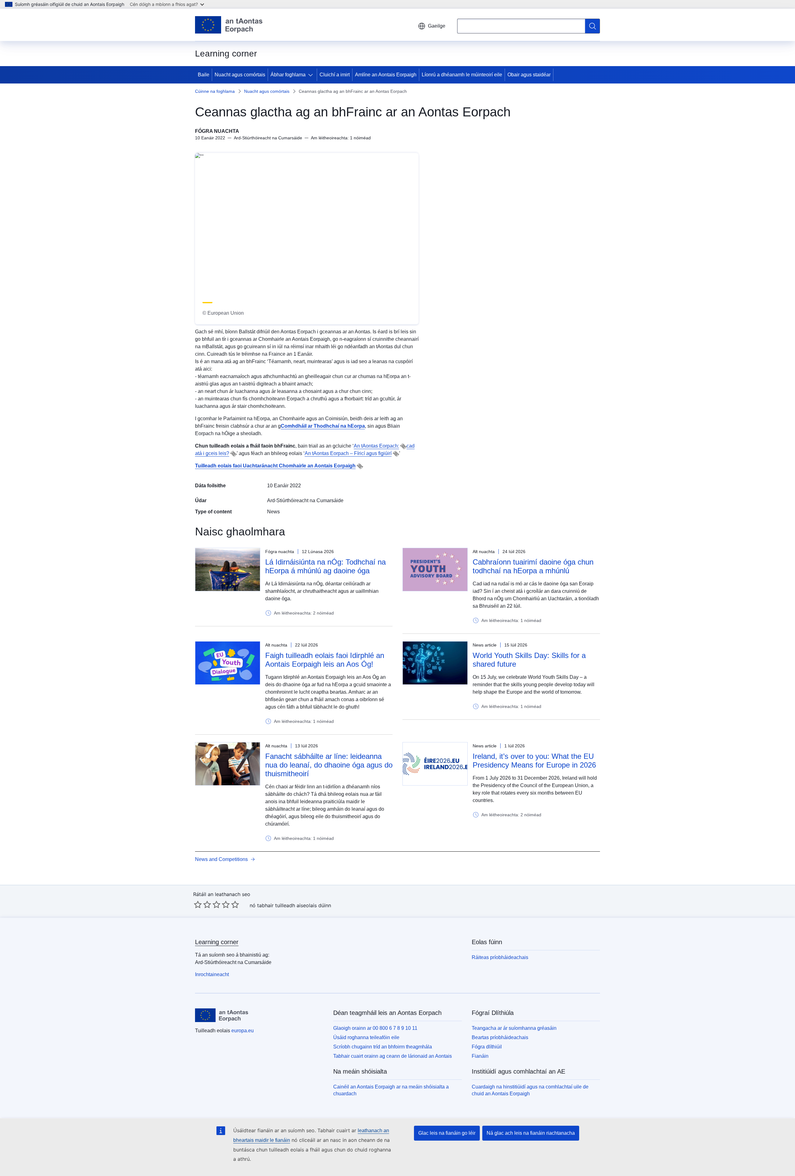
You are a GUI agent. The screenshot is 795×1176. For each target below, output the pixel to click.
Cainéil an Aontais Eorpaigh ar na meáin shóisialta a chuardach (391, 1090)
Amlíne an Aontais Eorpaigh (385, 74)
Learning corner (216, 942)
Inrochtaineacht (212, 974)
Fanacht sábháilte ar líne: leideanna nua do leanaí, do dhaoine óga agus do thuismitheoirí (329, 765)
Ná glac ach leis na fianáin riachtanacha (531, 1133)
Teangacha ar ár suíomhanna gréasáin (514, 1028)
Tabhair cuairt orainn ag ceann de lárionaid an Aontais (392, 1056)
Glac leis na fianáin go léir (446, 1133)
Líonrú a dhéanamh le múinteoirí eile (462, 74)
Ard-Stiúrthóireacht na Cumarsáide (305, 500)
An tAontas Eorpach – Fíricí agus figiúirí (348, 453)
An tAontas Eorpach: (376, 445)
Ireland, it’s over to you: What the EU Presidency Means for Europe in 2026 (534, 760)
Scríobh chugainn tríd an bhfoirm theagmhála (382, 1046)
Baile (203, 74)
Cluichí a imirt (335, 74)
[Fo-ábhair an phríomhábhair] (312, 74)
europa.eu (242, 1030)
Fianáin (480, 1056)
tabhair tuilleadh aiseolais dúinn (294, 905)
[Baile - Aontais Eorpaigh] (228, 25)
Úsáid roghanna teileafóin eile (366, 1037)
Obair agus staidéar (529, 74)
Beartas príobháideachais (500, 1037)
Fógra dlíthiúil (487, 1046)
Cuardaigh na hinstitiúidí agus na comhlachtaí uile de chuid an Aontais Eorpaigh (530, 1090)
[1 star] (197, 904)
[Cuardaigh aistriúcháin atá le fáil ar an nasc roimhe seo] (403, 446)
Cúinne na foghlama (215, 91)
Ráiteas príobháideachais (500, 957)
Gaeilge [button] (436, 26)
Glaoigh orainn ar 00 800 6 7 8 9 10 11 (375, 1028)
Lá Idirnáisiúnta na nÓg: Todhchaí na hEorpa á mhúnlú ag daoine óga (325, 566)
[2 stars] (202, 904)
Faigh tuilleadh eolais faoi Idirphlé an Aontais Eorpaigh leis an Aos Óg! (324, 659)
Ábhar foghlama (288, 74)
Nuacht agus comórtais (240, 74)
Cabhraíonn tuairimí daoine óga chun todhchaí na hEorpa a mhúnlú (533, 566)
